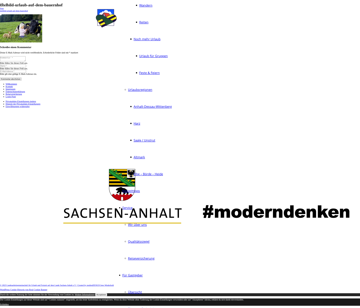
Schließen (4, 304)
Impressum (10, 89)
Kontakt (9, 86)
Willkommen (11, 84)
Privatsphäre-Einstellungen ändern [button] (21, 101)
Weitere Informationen (85, 294)
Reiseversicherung (14, 94)
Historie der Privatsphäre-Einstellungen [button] (23, 104)
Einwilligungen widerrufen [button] (18, 106)
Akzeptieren (101, 295)
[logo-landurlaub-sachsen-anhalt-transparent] (106, 28)
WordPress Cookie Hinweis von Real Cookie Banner (23, 289)
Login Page (11, 96)
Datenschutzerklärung (15, 91)
